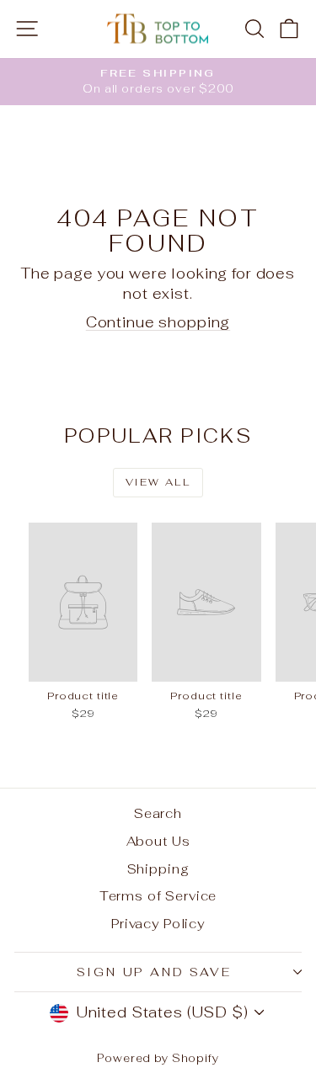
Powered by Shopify (157, 1058)
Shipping (158, 869)
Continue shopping (158, 322)
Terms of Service (158, 896)
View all (158, 482)
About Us (158, 841)
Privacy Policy (158, 924)
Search (158, 813)
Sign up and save (154, 972)
